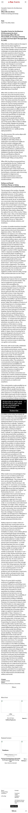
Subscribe (14, 410)
